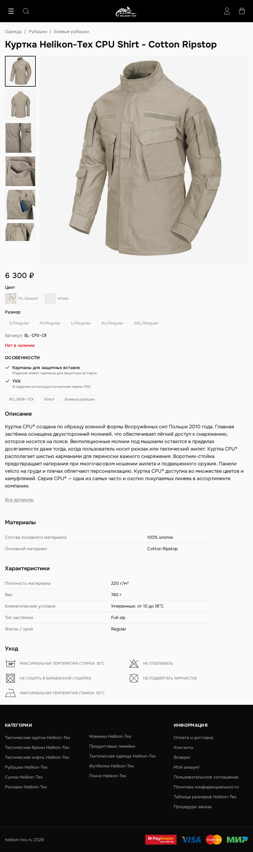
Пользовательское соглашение (206, 777)
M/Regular (49, 323)
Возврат (182, 757)
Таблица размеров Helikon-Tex (205, 797)
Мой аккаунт (187, 767)
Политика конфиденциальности (206, 787)
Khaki (63, 298)
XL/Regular (112, 323)
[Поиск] (26, 11)
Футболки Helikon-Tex (111, 766)
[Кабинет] (227, 11)
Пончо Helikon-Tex (107, 776)
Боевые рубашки (71, 31)
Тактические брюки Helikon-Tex (37, 747)
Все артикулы (19, 499)
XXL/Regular (146, 323)
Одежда (13, 31)
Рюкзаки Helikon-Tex (26, 787)
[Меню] (11, 11)
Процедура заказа (193, 806)
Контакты (183, 747)
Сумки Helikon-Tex (24, 777)
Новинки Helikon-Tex (110, 736)
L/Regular (81, 323)
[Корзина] (242, 11)
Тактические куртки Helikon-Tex (37, 737)
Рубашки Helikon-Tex (26, 767)
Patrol (49, 399)
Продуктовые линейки (112, 746)
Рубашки (38, 31)
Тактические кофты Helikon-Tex (37, 757)
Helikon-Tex (21, 399)
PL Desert (28, 298)
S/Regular (19, 323)
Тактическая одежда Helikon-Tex (122, 756)
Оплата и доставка (193, 737)
